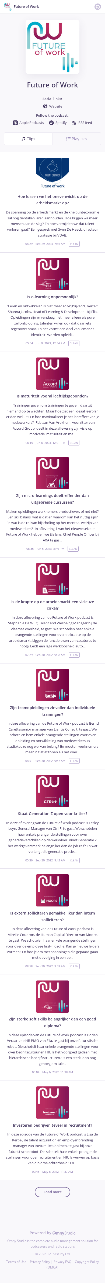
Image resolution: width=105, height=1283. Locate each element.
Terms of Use (16, 1261)
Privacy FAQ (62, 1261)
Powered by (41, 1232)
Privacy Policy (40, 1261)
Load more (53, 1192)
